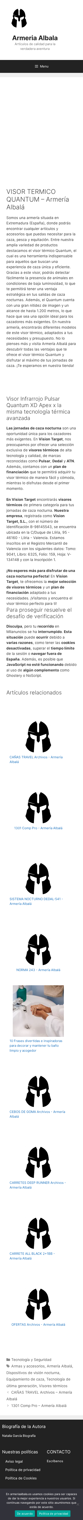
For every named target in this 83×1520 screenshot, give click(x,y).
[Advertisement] (41, 128)
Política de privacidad (22, 1470)
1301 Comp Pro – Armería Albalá (39, 1406)
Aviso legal (14, 1461)
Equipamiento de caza (25, 1379)
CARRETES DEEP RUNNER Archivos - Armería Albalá (38, 1185)
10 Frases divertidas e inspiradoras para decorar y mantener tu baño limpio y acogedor (36, 1046)
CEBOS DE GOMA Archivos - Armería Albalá (37, 1114)
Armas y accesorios (28, 1366)
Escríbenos (55, 1461)
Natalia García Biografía (19, 1436)
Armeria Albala (35, 38)
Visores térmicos (53, 1386)
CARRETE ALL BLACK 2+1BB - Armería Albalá (32, 1256)
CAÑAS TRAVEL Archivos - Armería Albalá (36, 759)
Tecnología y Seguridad (31, 1360)
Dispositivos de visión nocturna (32, 1373)
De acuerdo (25, 1513)
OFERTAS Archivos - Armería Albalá (38, 1324)
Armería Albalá (59, 1366)
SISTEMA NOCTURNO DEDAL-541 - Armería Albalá (36, 901)
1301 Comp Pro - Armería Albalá (38, 828)
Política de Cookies (21, 1478)
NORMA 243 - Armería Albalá (38, 970)
